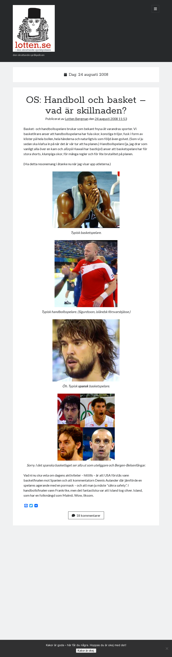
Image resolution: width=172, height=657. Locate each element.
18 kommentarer (88, 515)
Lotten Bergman (76, 119)
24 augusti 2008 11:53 (111, 119)
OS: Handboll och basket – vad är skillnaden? (86, 105)
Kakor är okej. (86, 650)
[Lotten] (34, 50)
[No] (167, 648)
